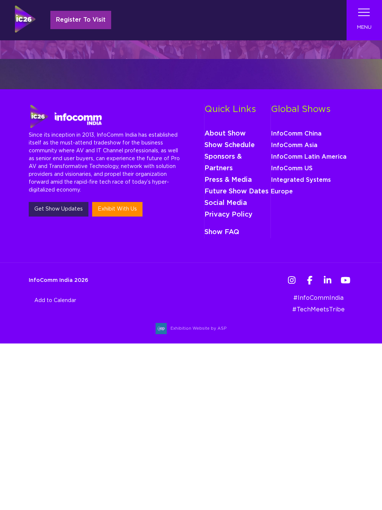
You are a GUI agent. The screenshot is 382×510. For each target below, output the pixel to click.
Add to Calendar (55, 300)
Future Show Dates (236, 191)
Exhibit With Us (117, 209)
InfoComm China (296, 134)
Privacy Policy (228, 214)
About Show (225, 133)
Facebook (309, 280)
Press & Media (228, 180)
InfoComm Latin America (309, 157)
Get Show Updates (58, 209)
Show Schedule (229, 145)
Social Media (225, 203)
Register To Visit (81, 20)
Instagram (292, 280)
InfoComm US (292, 168)
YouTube (345, 280)
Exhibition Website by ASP (198, 328)
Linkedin (327, 280)
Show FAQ (221, 232)
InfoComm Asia (294, 145)
